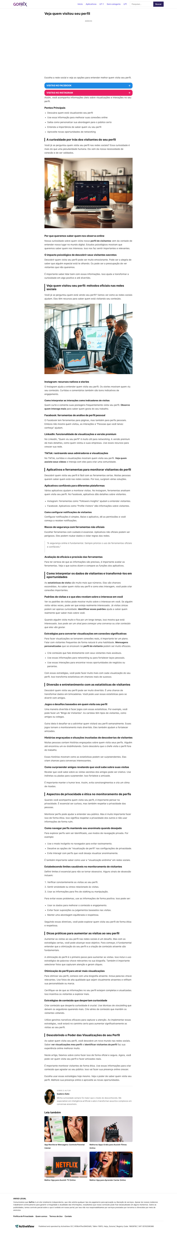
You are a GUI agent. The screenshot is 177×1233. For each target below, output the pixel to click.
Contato (68, 1216)
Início (80, 4)
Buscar (158, 4)
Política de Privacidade (23, 1216)
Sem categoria (114, 4)
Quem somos (41, 1216)
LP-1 (102, 4)
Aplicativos (91, 4)
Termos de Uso (56, 1216)
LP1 (125, 4)
